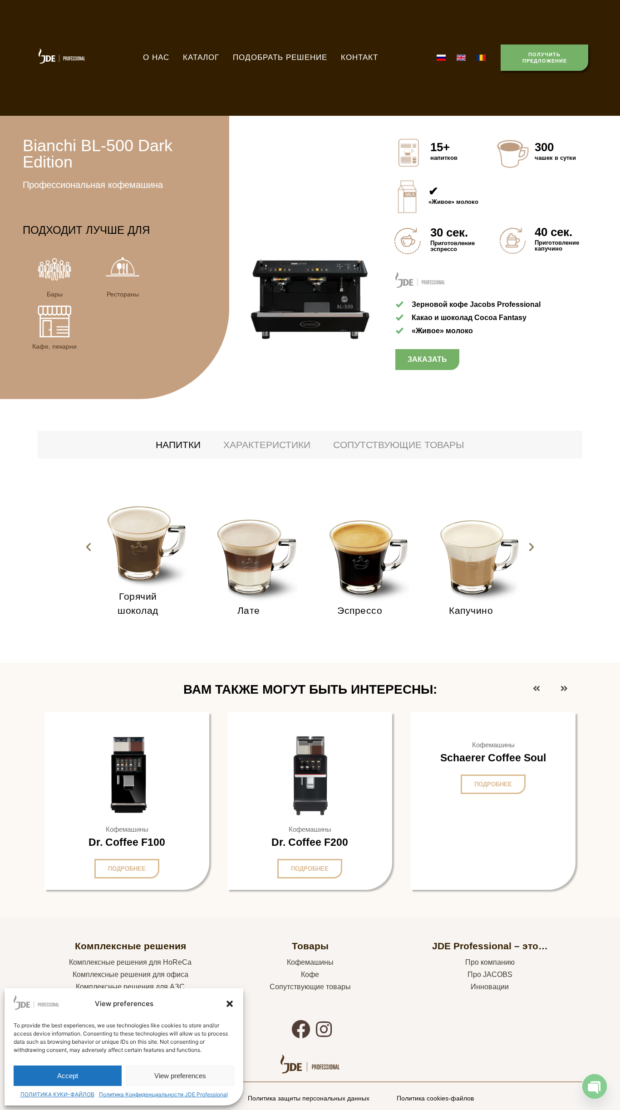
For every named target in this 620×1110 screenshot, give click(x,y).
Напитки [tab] (178, 444)
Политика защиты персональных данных (308, 1098)
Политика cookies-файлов (435, 1098)
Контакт (359, 57)
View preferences (180, 1076)
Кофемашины (310, 962)
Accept (67, 1076)
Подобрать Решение (280, 57)
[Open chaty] (594, 1086)
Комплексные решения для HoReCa (130, 962)
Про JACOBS (489, 974)
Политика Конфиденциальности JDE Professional (163, 1094)
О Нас (156, 57)
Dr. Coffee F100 (127, 842)
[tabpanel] (310, 547)
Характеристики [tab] (266, 444)
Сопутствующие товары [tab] (398, 444)
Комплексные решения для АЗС (130, 987)
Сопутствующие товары (310, 987)
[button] (229, 1003)
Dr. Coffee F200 (309, 842)
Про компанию (490, 962)
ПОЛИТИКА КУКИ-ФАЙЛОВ (57, 1094)
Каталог (201, 57)
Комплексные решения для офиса (130, 974)
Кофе (310, 974)
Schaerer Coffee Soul (493, 758)
